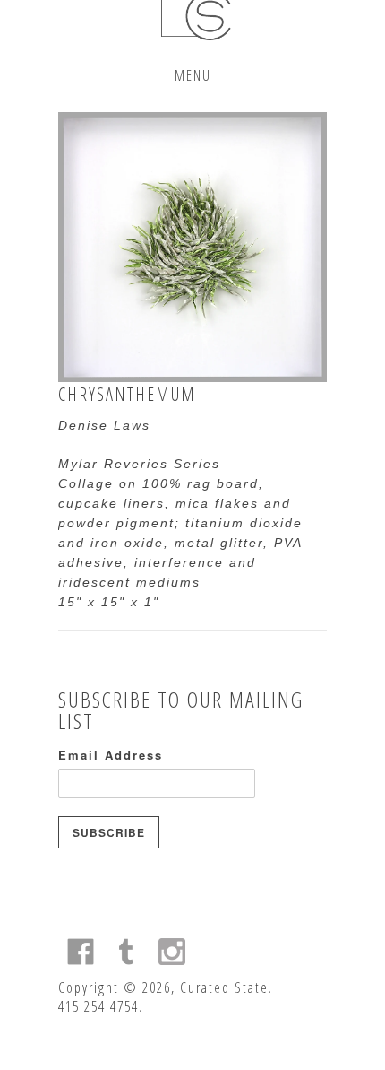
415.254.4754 (98, 1006)
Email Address (110, 754)
